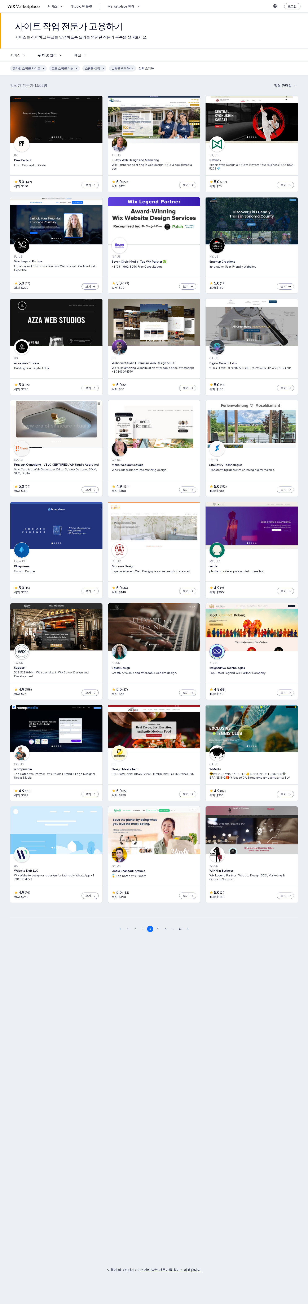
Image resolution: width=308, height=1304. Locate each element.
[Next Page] (188, 929)
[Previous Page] (120, 929)
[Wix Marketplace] (24, 6)
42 (180, 929)
